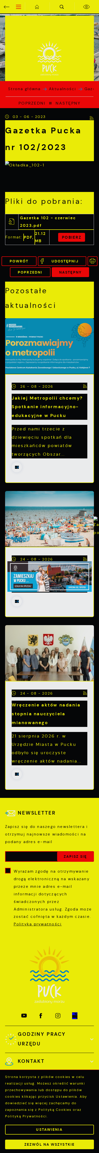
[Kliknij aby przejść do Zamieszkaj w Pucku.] (49, 576)
